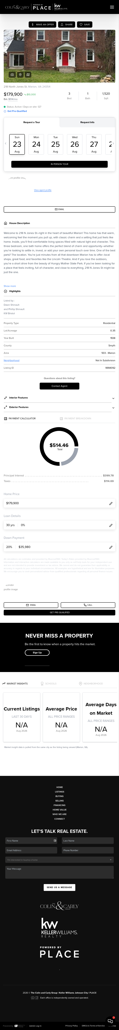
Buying (59, 796)
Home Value (59, 809)
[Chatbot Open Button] (110, 1021)
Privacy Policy (71, 1026)
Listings (59, 791)
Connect (59, 819)
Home (59, 787)
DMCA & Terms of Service (93, 1026)
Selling (59, 800)
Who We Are (59, 814)
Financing (59, 805)
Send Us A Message (59, 887)
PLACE (93, 993)
